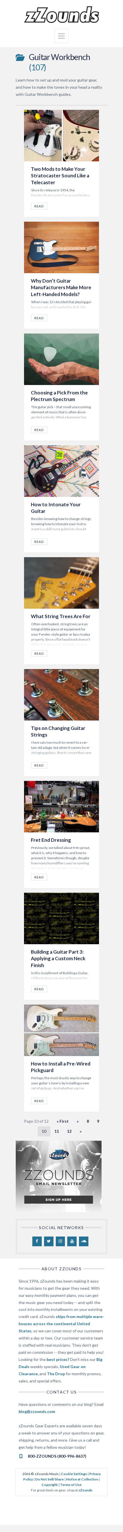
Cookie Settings (74, 1474)
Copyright (49, 1485)
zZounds (85, 1490)
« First (63, 1121)
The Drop (56, 1373)
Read (39, 206)
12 (69, 1131)
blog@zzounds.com (37, 1411)
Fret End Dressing (51, 840)
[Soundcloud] (83, 1241)
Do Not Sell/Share (49, 1479)
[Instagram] (60, 1241)
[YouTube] (72, 1241)
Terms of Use (71, 1485)
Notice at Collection (82, 1479)
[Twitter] (48, 1241)
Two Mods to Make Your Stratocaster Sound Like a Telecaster (60, 175)
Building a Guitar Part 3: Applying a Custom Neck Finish (58, 958)
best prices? (58, 1359)
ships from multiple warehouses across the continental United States (61, 1323)
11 (56, 1131)
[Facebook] (37, 1241)
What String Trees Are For (60, 616)
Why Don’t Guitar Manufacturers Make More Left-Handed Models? (61, 287)
